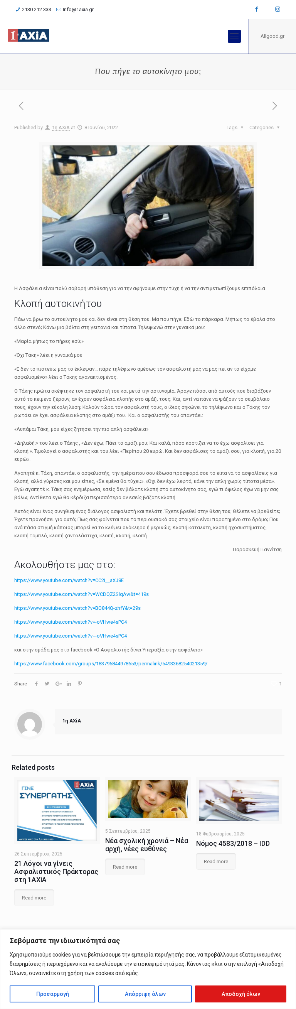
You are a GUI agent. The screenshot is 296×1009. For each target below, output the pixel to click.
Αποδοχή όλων (241, 994)
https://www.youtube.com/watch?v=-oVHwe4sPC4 (70, 622)
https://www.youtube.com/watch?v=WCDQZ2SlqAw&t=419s (81, 594)
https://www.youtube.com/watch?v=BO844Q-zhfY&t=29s (77, 608)
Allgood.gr (272, 36)
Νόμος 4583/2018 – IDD (233, 843)
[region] (148, 969)
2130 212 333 (36, 9)
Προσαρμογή (52, 994)
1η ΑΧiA (61, 127)
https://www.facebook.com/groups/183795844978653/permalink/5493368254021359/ (110, 663)
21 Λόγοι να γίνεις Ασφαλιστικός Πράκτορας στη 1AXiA (56, 871)
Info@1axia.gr (78, 9)
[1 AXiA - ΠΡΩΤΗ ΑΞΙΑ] (28, 36)
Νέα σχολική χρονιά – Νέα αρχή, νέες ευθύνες (146, 845)
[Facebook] (257, 9)
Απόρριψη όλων (145, 994)
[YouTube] (267, 9)
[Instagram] (278, 9)
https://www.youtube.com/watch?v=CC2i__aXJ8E (69, 580)
